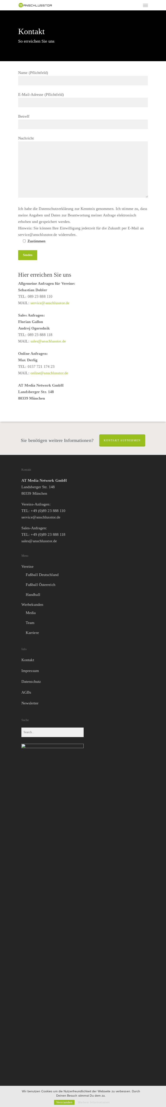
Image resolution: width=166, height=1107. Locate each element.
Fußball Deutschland (42, 575)
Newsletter (29, 703)
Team (30, 623)
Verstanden (64, 1102)
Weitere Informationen (94, 1102)
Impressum (30, 671)
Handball (33, 594)
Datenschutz (31, 681)
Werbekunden (32, 604)
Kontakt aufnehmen (122, 440)
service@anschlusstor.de (49, 303)
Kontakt (27, 660)
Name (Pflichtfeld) (33, 72)
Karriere (32, 632)
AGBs (26, 692)
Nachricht (26, 138)
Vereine (27, 566)
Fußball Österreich (40, 584)
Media (31, 613)
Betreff (23, 116)
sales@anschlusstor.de (48, 341)
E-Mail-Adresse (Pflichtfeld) (41, 94)
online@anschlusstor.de (49, 373)
